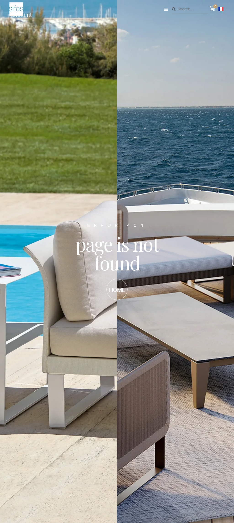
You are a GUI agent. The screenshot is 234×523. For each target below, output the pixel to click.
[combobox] (189, 9)
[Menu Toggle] (166, 9)
